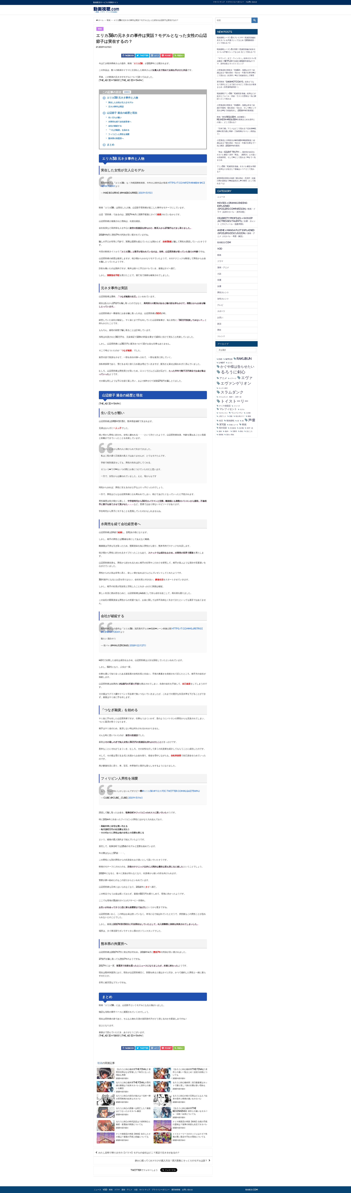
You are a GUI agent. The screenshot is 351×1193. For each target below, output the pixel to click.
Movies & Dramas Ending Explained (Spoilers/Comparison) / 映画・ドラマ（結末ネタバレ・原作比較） (236, 207)
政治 (219, 324)
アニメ (223, 378)
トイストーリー (234, 401)
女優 (219, 286)
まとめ (109, 144)
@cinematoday (110, 632)
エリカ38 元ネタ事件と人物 (121, 97)
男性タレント (223, 292)
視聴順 (221, 434)
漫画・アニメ (223, 267)
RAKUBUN (244, 358)
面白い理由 (230, 434)
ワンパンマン (237, 413)
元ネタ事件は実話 (116, 107)
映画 (100, 29)
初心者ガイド (240, 416)
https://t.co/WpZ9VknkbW (183, 183)
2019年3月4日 (135, 798)
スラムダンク (232, 392)
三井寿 (248, 413)
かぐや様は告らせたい (237, 366)
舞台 (241, 431)
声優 (251, 420)
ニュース (221, 197)
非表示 (126, 92)
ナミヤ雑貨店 (225, 406)
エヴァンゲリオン (236, 383)
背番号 (235, 431)
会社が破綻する (115, 126)
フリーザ (237, 406)
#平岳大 (157, 791)
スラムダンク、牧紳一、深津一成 (230, 397)
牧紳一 (227, 431)
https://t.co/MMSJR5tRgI (187, 629)
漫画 (220, 431)
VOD (219, 249)
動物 (249, 416)
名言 (221, 421)
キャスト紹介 (223, 388)
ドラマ (220, 261)
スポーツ (221, 311)
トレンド (221, 336)
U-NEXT (222, 362)
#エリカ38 (147, 791)
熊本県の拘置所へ (116, 138)
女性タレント (223, 299)
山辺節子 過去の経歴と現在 (120, 113)
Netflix (228, 359)
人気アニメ (222, 416)
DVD (220, 359)
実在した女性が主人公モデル (120, 102)
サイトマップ (220, 2)
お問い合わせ (252, 2)
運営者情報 (175, 1190)
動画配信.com (224, 242)
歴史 (219, 330)
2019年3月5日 (145, 193)
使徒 (230, 416)
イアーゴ (233, 378)
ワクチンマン (223, 413)
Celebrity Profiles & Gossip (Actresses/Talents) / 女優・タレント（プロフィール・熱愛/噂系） (236, 221)
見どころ (249, 431)
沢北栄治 (233, 428)
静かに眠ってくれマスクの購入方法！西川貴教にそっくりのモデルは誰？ (171, 1160)
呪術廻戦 (230, 421)
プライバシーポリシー (236, 2)
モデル (242, 409)
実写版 (222, 424)
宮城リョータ (233, 425)
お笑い (220, 317)
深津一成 (250, 428)
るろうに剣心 (233, 372)
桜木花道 (223, 428)
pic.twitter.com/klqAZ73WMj (181, 791)
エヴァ (247, 377)
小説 (219, 274)
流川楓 (241, 428)
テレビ (220, 305)
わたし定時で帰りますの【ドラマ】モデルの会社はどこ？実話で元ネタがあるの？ (139, 1153)
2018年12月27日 (138, 645)
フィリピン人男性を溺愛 (118, 134)
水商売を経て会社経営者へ (119, 122)
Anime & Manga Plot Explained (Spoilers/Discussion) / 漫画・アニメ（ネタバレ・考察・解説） (236, 233)
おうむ (230, 362)
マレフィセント (228, 409)
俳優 (219, 280)
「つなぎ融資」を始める (118, 130)
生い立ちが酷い (115, 117)
